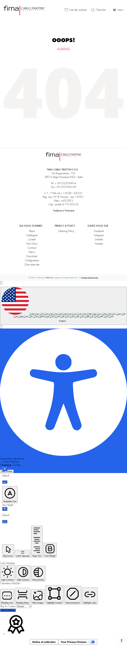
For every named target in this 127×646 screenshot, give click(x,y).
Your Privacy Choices (73, 642)
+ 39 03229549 (64, 183)
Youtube (99, 243)
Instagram (99, 235)
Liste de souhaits (78, 10)
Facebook (99, 231)
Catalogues (32, 235)
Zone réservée (31, 264)
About (32, 231)
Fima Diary (31, 243)
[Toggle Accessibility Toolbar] (1, 282)
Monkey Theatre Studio (90, 278)
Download (32, 256)
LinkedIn (99, 239)
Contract (32, 248)
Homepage (63, 49)
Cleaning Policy (66, 231)
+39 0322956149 (65, 187)
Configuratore (32, 260)
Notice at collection (44, 642)
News (32, 252)
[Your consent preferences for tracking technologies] (122, 641)
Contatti (32, 239)
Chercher (101, 10)
